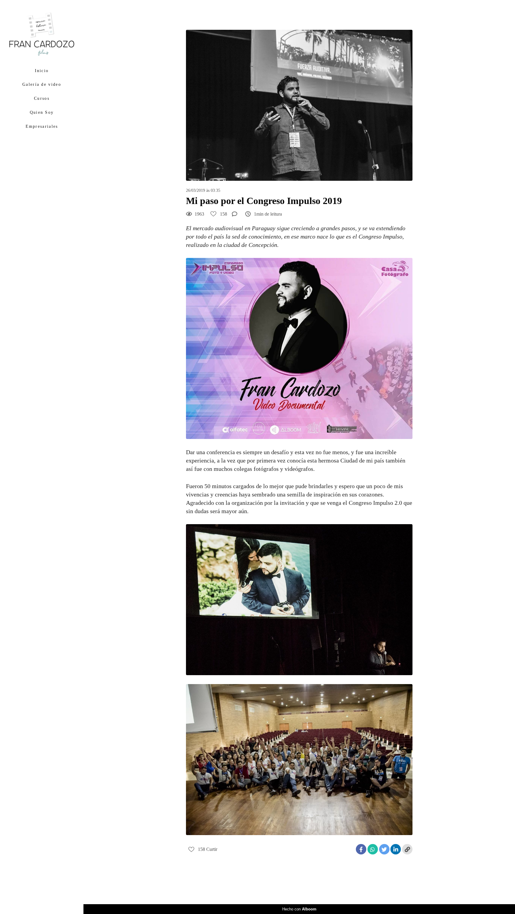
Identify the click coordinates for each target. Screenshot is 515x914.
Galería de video (41, 84)
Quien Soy (42, 112)
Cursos (41, 98)
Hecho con (299, 909)
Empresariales (42, 126)
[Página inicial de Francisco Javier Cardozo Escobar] (42, 34)
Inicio (42, 70)
